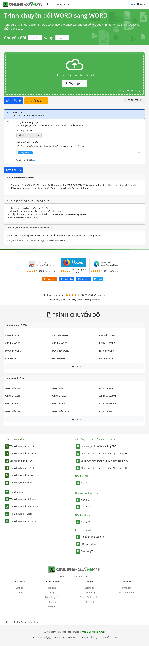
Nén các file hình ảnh (86, 493)
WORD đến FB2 (106, 411)
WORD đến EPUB (60, 411)
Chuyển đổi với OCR (85, 530)
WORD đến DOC (60, 403)
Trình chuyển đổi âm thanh (23, 453)
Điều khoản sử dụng (40, 637)
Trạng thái (52, 606)
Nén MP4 (85, 521)
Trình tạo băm (16, 491)
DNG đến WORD (13, 350)
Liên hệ (105, 637)
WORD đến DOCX (107, 403)
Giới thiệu (89, 587)
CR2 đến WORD (12, 343)
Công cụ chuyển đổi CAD (21, 460)
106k (68, 279)
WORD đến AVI (59, 396)
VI (115, 637)
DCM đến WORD (107, 343)
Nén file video (82, 515)
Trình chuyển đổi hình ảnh (22, 499)
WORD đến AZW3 (107, 396)
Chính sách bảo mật (65, 637)
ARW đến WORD (13, 335)
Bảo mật (89, 601)
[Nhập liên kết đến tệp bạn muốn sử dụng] (124, 90)
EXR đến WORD (12, 358)
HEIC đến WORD (107, 358)
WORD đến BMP (13, 403)
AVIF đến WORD (60, 335)
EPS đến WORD (106, 350)
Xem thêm (75, 366)
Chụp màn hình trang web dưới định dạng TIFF (104, 468)
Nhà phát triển (126, 592)
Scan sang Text (88, 551)
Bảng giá (126, 587)
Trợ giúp (52, 587)
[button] (58, 4)
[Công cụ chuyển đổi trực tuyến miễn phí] (25, 4)
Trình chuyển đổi (14, 439)
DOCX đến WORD (60, 350)
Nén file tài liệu (83, 476)
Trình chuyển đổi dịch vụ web (24, 520)
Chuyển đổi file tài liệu (27, 622)
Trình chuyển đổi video (20, 513)
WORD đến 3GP (12, 388)
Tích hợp (20, 592)
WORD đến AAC (106, 388)
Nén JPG (85, 499)
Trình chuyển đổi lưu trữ (21, 446)
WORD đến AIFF (12, 396)
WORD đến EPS (12, 411)
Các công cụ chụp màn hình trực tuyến (96, 439)
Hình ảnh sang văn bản (92, 536)
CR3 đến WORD (59, 343)
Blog (52, 592)
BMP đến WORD (107, 335)
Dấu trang (51, 279)
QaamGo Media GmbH (94, 631)
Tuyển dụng (89, 592)
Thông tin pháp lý (88, 637)
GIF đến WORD (59, 358)
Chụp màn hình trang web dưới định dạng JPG (104, 453)
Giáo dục (20, 587)
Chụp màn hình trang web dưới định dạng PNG (104, 460)
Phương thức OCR (25, 130)
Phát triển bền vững (90, 597)
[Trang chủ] (6, 622)
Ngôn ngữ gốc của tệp (27, 142)
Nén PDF (85, 482)
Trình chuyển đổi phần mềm (23, 506)
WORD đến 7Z (59, 388)
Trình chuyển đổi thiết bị (21, 468)
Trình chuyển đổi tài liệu (21, 475)
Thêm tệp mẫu (135, 100)
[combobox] (79, 153)
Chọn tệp (74, 83)
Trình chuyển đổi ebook (21, 482)
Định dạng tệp (52, 597)
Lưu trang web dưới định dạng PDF (98, 446)
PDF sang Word (88, 543)
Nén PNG (85, 507)
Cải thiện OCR (25, 159)
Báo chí (52, 601)
